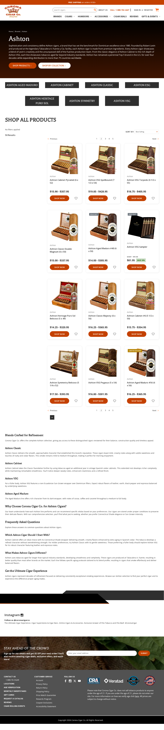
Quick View (63, 160)
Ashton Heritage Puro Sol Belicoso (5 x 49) (62, 317)
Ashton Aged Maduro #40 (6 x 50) (102, 250)
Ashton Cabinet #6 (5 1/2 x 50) (140, 317)
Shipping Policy (42, 691)
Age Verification (12, 687)
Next (154, 139)
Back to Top (50, 417)
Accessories (101, 16)
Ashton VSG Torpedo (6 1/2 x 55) (141, 181)
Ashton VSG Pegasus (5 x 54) (102, 382)
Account (39, 680)
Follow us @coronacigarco (17, 620)
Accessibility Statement (46, 706)
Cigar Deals (120, 16)
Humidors (83, 16)
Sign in (137, 10)
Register (148, 10)
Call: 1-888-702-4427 (119, 10)
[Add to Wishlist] (76, 198)
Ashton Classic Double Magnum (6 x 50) (61, 250)
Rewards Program (43, 699)
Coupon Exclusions (44, 702)
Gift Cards (9, 695)
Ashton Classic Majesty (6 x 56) (101, 317)
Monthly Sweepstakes (15, 691)
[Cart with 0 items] (157, 10)
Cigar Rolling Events (14, 706)
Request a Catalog (13, 698)
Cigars (68, 16)
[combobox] (75, 10)
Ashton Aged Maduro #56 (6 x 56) (141, 384)
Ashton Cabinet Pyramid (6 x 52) (64, 181)
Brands (57, 16)
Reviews (134, 16)
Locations (9, 683)
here (137, 696)
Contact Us (10, 676)
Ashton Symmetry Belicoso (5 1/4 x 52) (64, 384)
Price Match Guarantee (46, 695)
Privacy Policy (42, 684)
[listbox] (147, 132)
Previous (53, 139)
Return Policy (41, 688)
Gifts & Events (150, 16)
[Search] (95, 10)
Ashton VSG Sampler (137, 246)
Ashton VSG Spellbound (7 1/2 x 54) (101, 181)
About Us (102, 10)
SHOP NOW (59, 198)
